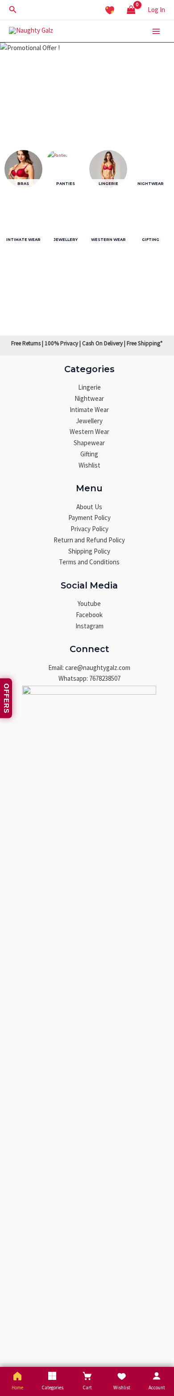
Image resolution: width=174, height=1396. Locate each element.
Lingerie (89, 387)
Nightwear (89, 398)
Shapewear (89, 442)
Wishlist (89, 465)
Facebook (89, 614)
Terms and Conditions (89, 562)
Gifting (89, 454)
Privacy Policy (89, 528)
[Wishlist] (109, 9)
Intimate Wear (89, 409)
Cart (87, 1387)
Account (157, 1387)
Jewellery (89, 421)
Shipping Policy (89, 551)
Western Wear (89, 431)
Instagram (89, 626)
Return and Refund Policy (89, 540)
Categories (52, 1387)
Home (17, 1387)
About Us (89, 507)
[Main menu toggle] (156, 31)
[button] (13, 10)
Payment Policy (89, 517)
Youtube (89, 603)
